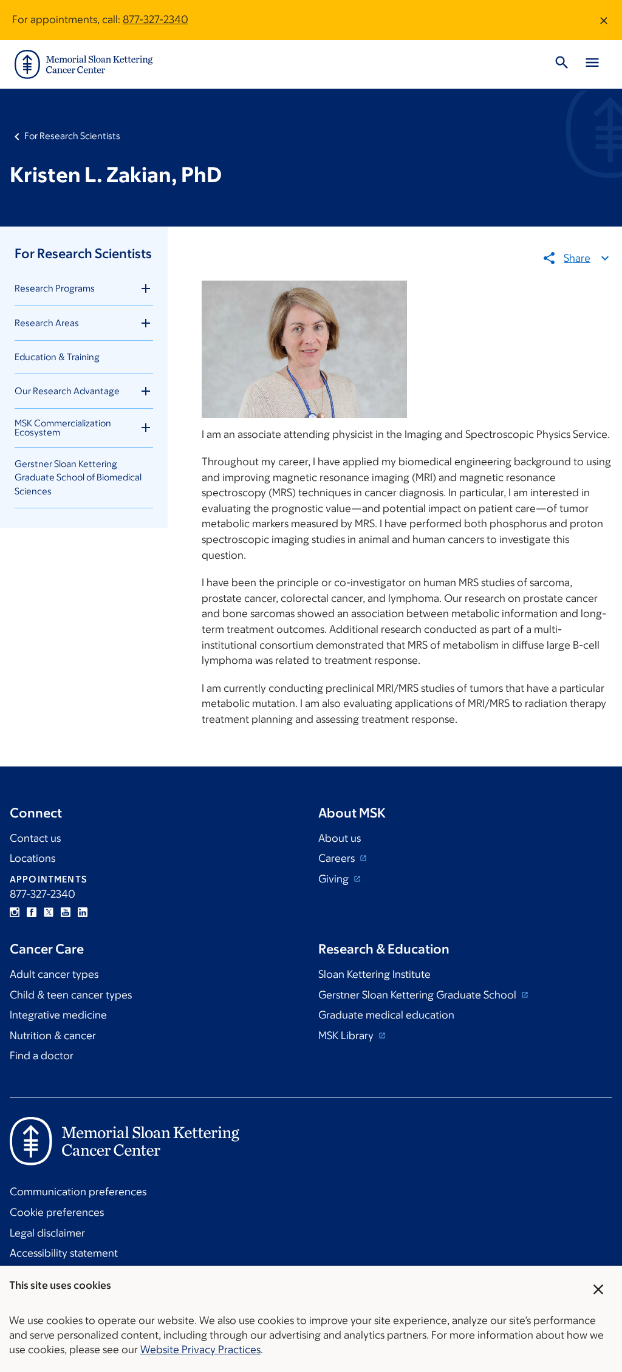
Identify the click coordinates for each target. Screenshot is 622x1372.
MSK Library (347, 1035)
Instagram (14, 912)
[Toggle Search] (562, 64)
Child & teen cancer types (71, 995)
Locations (32, 858)
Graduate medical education (386, 1015)
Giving (334, 879)
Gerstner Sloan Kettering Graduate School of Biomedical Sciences (78, 477)
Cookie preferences (57, 1212)
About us (339, 838)
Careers (337, 858)
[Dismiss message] (604, 20)
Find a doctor (41, 1055)
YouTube (65, 912)
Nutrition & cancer (53, 1035)
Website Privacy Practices (200, 1349)
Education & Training (57, 357)
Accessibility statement (64, 1253)
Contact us (35, 838)
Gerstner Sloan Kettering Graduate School (418, 995)
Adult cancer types (54, 974)
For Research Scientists (72, 136)
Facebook (31, 912)
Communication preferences (78, 1192)
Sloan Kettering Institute (374, 974)
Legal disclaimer (47, 1233)
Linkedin (82, 912)
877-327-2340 (155, 19)
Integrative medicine (58, 1015)
